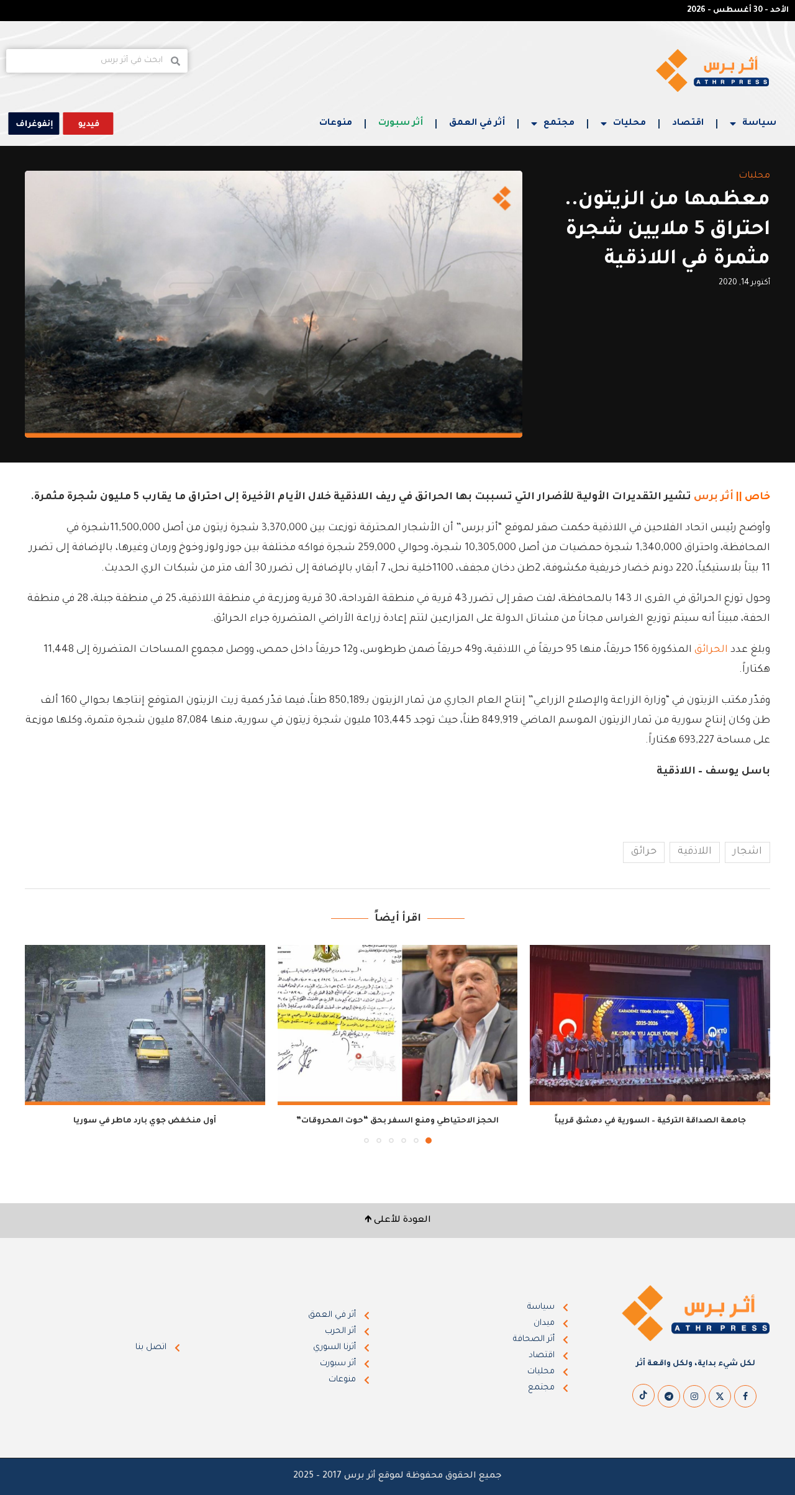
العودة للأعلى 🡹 (398, 1221)
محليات (629, 124)
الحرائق (711, 650)
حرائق (643, 851)
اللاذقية (695, 851)
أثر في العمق (477, 124)
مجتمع (559, 124)
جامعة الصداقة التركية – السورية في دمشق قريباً (650, 1121)
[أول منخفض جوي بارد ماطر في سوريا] (145, 1025)
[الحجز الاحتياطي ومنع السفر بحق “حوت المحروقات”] (398, 1025)
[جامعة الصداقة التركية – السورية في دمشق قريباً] (650, 1025)
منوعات (335, 124)
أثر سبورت (400, 124)
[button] (41, 1043)
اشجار (747, 851)
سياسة (759, 124)
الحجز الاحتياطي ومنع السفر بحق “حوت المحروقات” (397, 1121)
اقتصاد (688, 124)
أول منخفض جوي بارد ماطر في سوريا (144, 1121)
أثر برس (714, 497)
